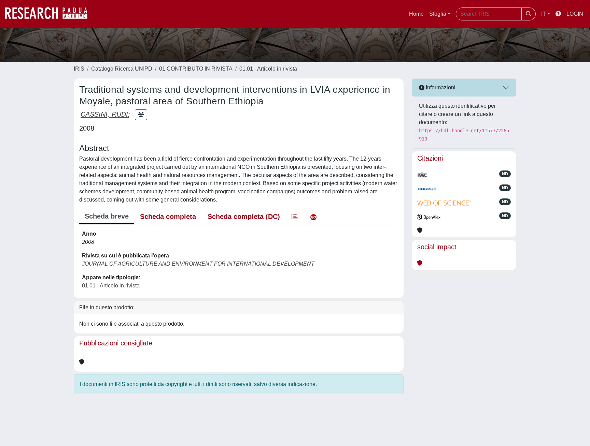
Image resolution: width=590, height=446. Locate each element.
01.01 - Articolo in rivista (268, 69)
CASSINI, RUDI (104, 114)
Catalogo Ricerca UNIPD (121, 69)
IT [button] (543, 14)
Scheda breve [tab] (107, 216)
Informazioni (439, 87)
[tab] (295, 216)
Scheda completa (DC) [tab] (244, 216)
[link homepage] (49, 14)
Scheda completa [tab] (168, 216)
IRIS (79, 69)
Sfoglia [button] (437, 14)
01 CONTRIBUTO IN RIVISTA (196, 69)
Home (416, 14)
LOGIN (574, 14)
